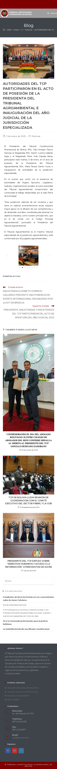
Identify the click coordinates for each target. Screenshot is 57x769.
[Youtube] (14, 750)
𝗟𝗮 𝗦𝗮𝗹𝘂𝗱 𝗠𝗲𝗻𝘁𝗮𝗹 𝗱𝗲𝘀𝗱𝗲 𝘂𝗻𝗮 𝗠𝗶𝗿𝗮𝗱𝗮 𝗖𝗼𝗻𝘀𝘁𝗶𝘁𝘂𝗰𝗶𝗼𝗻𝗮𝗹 (26, 629)
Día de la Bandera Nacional (14, 605)
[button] (7, 255)
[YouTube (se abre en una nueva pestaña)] (32, 4)
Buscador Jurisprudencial (18, 696)
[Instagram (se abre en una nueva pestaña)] (28, 4)
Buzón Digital (13, 699)
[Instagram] (21, 750)
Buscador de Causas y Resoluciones (23, 688)
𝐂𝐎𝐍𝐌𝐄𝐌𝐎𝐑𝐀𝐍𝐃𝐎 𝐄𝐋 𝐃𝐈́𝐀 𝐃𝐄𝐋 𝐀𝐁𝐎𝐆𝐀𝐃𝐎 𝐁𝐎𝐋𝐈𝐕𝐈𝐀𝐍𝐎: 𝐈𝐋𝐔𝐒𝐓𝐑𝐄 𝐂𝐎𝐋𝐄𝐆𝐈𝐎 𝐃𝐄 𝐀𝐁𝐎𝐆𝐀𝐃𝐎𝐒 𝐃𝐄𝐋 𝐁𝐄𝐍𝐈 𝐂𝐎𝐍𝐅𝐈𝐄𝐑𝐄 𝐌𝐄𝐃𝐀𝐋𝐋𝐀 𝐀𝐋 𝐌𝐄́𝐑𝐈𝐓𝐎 (28, 440)
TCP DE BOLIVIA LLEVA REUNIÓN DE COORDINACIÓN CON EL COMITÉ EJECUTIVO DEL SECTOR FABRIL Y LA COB (28, 500)
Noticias (36, 136)
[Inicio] (4, 30)
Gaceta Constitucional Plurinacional (23, 692)
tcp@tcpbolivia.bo (20, 737)
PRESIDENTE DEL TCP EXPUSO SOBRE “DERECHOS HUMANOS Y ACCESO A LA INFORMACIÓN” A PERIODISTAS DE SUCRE (28, 564)
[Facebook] (8, 750)
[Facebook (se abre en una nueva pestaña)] (25, 4)
